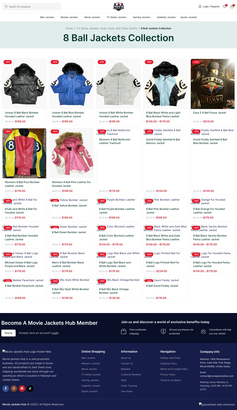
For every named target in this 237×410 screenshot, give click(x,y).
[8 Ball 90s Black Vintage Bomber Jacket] (118, 281)
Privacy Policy (167, 374)
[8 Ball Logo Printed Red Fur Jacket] (165, 255)
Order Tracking (129, 385)
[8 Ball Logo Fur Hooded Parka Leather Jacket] (213, 255)
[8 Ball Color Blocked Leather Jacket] (118, 228)
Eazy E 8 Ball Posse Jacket (209, 112)
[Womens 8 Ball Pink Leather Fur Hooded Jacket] (71, 153)
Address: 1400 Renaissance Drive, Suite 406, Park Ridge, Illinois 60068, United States (215, 363)
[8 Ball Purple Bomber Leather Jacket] (118, 201)
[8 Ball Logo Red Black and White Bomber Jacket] (118, 255)
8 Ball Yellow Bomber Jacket (69, 205)
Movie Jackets (89, 369)
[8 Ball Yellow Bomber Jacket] (71, 200)
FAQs (124, 380)
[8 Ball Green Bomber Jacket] (71, 227)
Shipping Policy (168, 363)
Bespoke (125, 369)
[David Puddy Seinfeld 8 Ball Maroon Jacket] (165, 132)
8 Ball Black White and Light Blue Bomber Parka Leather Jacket (163, 116)
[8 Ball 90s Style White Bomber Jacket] (71, 281)
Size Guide (126, 391)
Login (55, 333)
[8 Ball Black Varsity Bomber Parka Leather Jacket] (213, 228)
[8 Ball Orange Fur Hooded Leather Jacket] (213, 201)
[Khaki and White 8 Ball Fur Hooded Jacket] (24, 201)
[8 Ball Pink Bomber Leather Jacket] (165, 201)
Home (69, 28)
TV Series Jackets (91, 374)
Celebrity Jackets (90, 385)
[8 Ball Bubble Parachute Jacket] (24, 280)
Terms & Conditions (170, 380)
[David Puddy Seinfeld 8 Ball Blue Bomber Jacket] (213, 132)
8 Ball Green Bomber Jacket (69, 232)
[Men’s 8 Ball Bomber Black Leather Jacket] (71, 255)
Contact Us (127, 363)
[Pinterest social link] (22, 388)
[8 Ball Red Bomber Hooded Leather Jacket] (24, 228)
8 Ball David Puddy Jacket (162, 285)
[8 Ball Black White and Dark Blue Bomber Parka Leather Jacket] (165, 228)
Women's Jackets (90, 363)
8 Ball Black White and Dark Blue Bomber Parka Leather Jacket (163, 239)
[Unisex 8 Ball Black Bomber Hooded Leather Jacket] (24, 84)
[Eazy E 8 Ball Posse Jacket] (213, 84)
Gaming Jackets (90, 380)
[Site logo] (118, 6)
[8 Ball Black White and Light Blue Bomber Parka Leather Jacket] (165, 84)
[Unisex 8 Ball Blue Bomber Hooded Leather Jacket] (71, 84)
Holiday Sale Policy (170, 357)
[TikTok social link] (30, 388)
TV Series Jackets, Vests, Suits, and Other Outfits (107, 28)
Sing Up (8, 333)
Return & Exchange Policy (174, 369)
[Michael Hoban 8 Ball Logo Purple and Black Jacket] (24, 255)
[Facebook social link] (5, 388)
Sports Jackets (89, 391)
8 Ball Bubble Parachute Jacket (24, 285)
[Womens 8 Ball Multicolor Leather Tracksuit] (118, 132)
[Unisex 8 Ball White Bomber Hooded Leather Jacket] (118, 84)
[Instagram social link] (14, 388)
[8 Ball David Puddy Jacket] (165, 280)
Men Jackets (88, 357)
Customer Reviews (131, 374)
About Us (126, 357)
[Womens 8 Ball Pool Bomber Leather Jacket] (24, 153)
